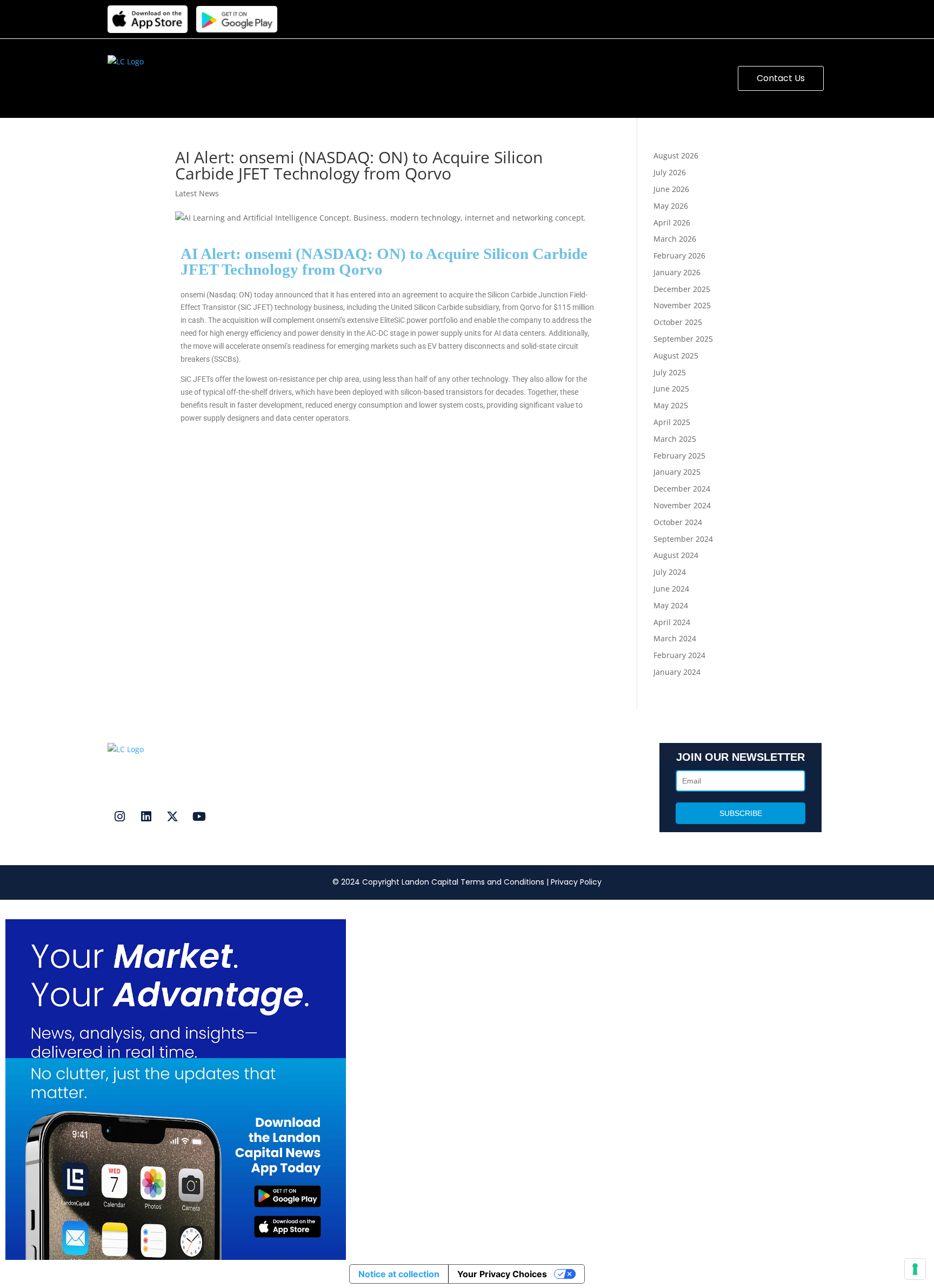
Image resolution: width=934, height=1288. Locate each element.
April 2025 (671, 422)
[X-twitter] (172, 816)
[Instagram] (119, 816)
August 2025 (675, 355)
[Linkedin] (146, 816)
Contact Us (315, 776)
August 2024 (675, 555)
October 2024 (677, 522)
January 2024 (676, 672)
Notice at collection (398, 1274)
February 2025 (679, 455)
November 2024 (682, 505)
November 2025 (682, 305)
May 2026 (670, 206)
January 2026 (676, 272)
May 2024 (670, 605)
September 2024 (683, 539)
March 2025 (674, 439)
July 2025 (669, 372)
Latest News (197, 193)
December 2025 (681, 289)
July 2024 (669, 572)
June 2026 (671, 189)
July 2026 (669, 172)
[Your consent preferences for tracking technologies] (915, 1269)
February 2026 (679, 255)
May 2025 (670, 405)
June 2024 (671, 588)
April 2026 (671, 222)
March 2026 (674, 239)
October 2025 (677, 322)
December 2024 (681, 488)
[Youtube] (199, 816)
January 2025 (676, 472)
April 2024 (671, 622)
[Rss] (225, 816)
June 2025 (671, 388)
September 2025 (683, 339)
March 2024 (674, 638)
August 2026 (675, 155)
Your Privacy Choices (502, 1274)
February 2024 (679, 655)
